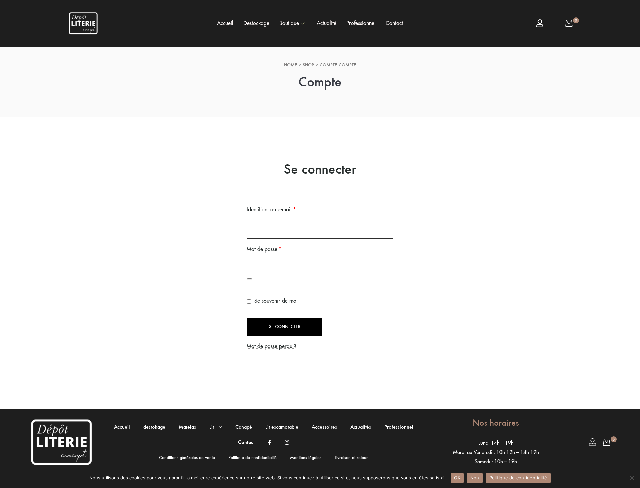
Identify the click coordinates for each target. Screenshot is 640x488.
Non (474, 477)
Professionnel (361, 23)
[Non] (631, 478)
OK (457, 477)
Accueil (225, 23)
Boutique (289, 23)
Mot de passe (277, 248)
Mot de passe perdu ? (271, 346)
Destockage (256, 23)
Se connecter (284, 326)
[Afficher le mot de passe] (249, 279)
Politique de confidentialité (518, 477)
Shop (308, 65)
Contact (394, 23)
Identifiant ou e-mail (284, 208)
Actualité (326, 23)
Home (290, 65)
